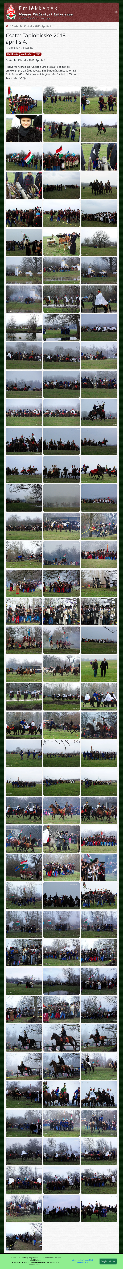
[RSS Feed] (116, 12)
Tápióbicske (12, 54)
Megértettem (108, 1261)
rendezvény (27, 54)
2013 (38, 54)
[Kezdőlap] (7, 26)
